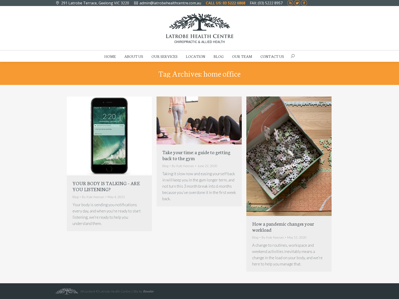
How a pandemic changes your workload (283, 226)
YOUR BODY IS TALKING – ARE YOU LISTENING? (106, 186)
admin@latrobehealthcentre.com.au (170, 3)
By (93, 197)
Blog (76, 197)
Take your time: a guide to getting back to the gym (196, 155)
